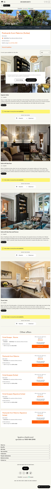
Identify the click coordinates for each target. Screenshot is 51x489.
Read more (3, 105)
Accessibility (34, 480)
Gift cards (30, 480)
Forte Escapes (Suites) (10, 375)
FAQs (17, 480)
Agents (22, 480)
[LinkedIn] (27, 473)
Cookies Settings (19, 80)
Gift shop (3, 449)
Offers (38, 27)
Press (20, 480)
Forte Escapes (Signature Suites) (13, 394)
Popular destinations (6, 455)
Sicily (6, 21)
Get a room (47, 27)
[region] (25, 78)
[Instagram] (20, 473)
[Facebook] (24, 473)
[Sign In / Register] (2, 2)
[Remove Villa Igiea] (9, 5)
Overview (4, 27)
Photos (13, 27)
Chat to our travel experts (44, 486)
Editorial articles (5, 458)
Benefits (3, 447)
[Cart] (47, 2)
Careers (25, 480)
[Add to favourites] (2, 23)
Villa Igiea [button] (6, 5)
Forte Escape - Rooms (10, 337)
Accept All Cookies (31, 80)
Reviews (30, 27)
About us (3, 445)
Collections (3, 453)
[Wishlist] (45, 2)
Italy (9, 21)
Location (21, 27)
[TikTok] (30, 473)
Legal (15, 480)
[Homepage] (25, 2)
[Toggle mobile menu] (49, 2)
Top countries (4, 451)
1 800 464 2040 (29, 439)
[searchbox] (30, 5)
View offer (40, 346)
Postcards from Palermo (10, 356)
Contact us (3, 460)
